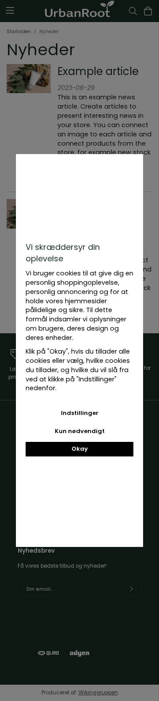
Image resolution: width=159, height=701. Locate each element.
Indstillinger (79, 413)
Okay (80, 449)
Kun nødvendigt (80, 431)
